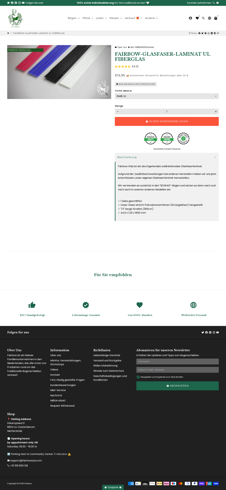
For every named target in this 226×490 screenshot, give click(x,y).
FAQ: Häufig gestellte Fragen (67, 380)
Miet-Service (58, 390)
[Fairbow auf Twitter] (8, 3)
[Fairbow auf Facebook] (12, 3)
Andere (151, 18)
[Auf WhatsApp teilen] (209, 33)
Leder (101, 18)
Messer (115, 18)
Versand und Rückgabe (107, 360)
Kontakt (55, 375)
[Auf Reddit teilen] (215, 33)
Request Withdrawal (62, 406)
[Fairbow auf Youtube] (23, 3)
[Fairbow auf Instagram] (19, 3)
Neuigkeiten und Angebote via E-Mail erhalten (162, 377)
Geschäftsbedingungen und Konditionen (110, 378)
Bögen (74, 18)
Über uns (55, 355)
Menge (119, 106)
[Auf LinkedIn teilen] (212, 33)
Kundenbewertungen (63, 385)
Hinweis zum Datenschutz (108, 371)
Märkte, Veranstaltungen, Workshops (65, 362)
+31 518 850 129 (17, 465)
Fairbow (28, 483)
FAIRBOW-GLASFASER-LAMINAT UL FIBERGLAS (39, 33)
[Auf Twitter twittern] (202, 33)
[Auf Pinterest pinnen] (205, 33)
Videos (54, 369)
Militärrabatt (58, 400)
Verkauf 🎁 (134, 18)
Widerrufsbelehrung (105, 365)
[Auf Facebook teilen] (199, 33)
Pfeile (88, 18)
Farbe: (123, 90)
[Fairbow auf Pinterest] (16, 3)
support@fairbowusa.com (24, 460)
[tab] (167, 157)
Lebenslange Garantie (106, 355)
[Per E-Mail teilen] (218, 33)
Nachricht (56, 395)
